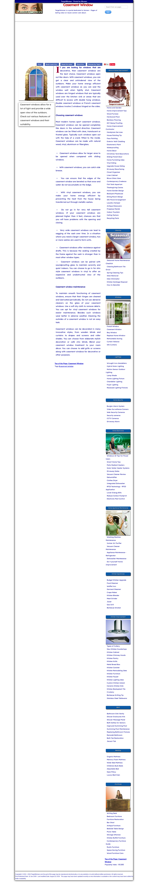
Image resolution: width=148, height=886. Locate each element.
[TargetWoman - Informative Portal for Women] (33, 8)
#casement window (66, 366)
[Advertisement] (74, 42)
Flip (107, 64)
